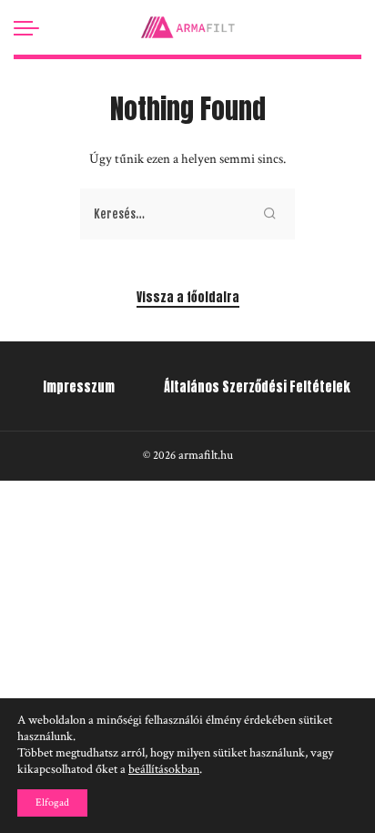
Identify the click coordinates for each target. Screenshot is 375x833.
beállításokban (163, 769)
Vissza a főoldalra (188, 297)
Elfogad (52, 802)
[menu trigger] (31, 27)
